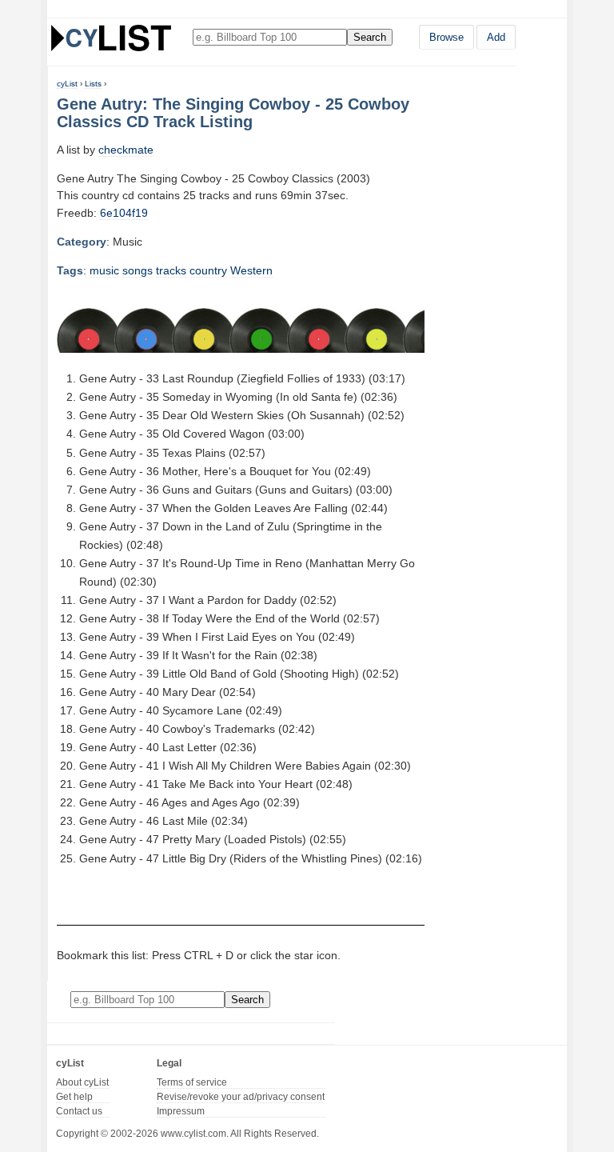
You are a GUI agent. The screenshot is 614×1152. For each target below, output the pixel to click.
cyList (67, 83)
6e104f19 (124, 212)
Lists (93, 83)
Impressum (181, 1111)
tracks (171, 270)
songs (137, 270)
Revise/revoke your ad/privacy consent (241, 1096)
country (208, 270)
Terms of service (192, 1082)
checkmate (126, 149)
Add (496, 37)
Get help (74, 1096)
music (104, 270)
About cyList (82, 1082)
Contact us (79, 1111)
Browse (446, 37)
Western (251, 270)
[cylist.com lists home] (111, 37)
